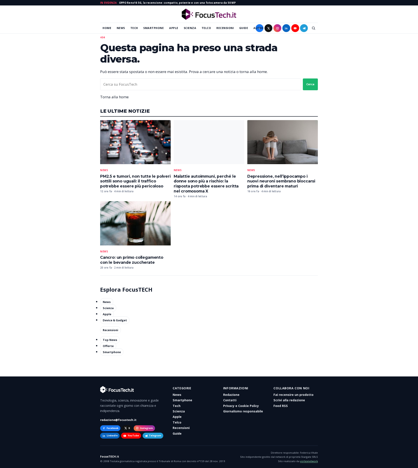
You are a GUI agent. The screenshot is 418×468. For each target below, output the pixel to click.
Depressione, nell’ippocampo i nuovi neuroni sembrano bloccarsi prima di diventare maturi (281, 181)
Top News (110, 340)
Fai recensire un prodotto (293, 395)
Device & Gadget (115, 320)
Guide (243, 28)
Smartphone (153, 28)
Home (107, 28)
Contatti (229, 400)
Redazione (231, 395)
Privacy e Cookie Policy (241, 406)
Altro (258, 28)
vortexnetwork (309, 461)
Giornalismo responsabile (243, 411)
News (121, 28)
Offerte (108, 346)
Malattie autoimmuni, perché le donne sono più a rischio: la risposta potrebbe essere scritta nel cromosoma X (206, 184)
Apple (173, 28)
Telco (206, 28)
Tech (134, 28)
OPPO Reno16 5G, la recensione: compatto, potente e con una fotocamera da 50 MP (177, 2)
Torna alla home (114, 96)
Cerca (310, 84)
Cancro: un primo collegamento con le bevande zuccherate (131, 260)
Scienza (190, 28)
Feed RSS (280, 406)
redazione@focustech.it (118, 420)
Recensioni (225, 28)
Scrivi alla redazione (289, 400)
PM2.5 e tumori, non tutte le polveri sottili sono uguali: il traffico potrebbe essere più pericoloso (135, 181)
